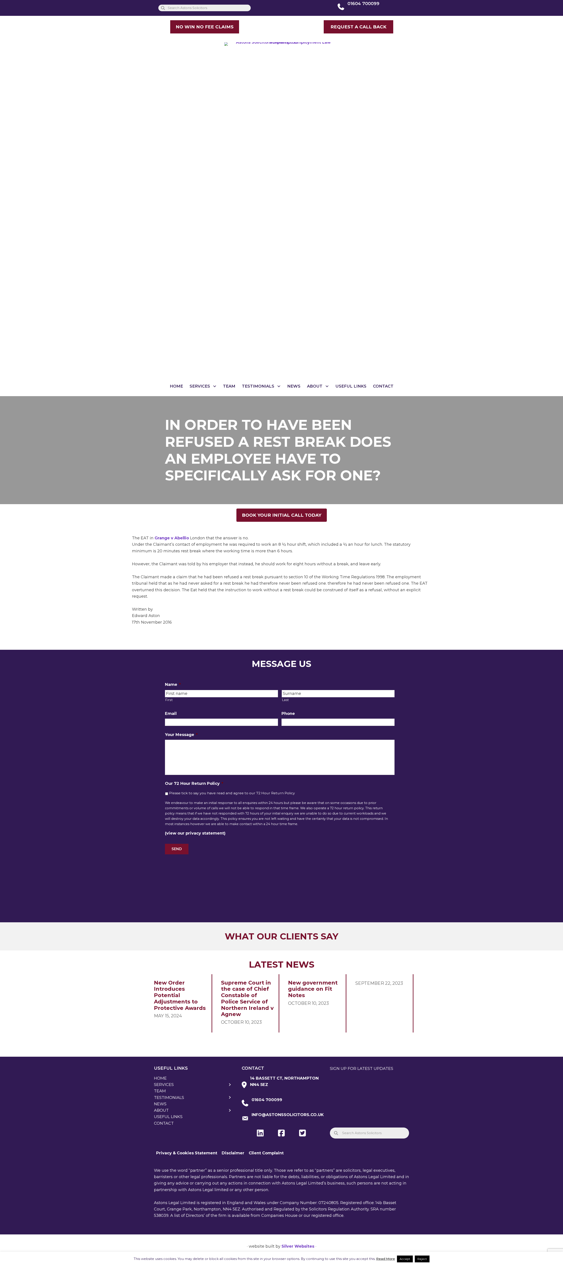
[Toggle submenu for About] (327, 386)
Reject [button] (422, 1259)
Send (177, 849)
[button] (358, 26)
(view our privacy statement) (195, 833)
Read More (385, 1259)
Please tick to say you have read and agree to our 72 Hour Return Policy (232, 793)
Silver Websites (298, 1246)
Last (285, 700)
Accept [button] (405, 1259)
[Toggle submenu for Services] (215, 386)
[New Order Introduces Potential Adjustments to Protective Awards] (181, 1003)
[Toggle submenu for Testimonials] (279, 386)
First (169, 700)
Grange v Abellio (172, 538)
